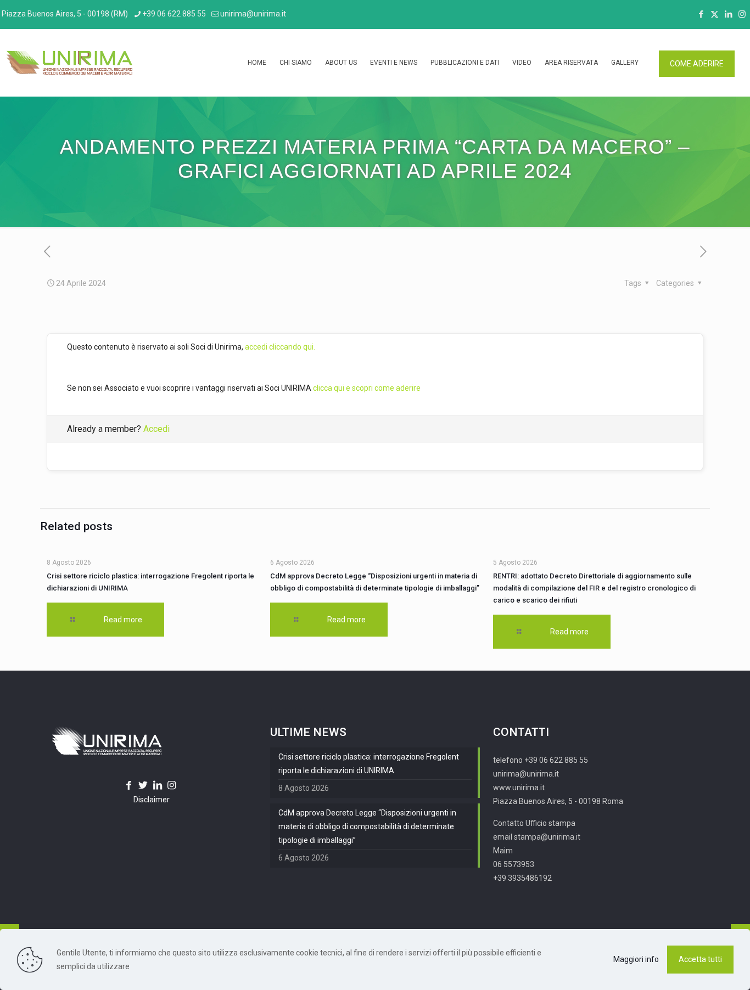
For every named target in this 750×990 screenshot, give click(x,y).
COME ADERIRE (697, 63)
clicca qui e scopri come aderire (367, 388)
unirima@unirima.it (253, 13)
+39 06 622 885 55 (174, 13)
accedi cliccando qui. (280, 346)
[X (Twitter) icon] (714, 14)
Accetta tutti (700, 959)
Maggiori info (636, 959)
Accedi (156, 429)
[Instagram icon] (742, 14)
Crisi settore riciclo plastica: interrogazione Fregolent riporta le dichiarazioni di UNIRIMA (368, 763)
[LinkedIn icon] (728, 14)
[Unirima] (69, 62)
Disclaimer (151, 799)
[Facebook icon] (701, 14)
